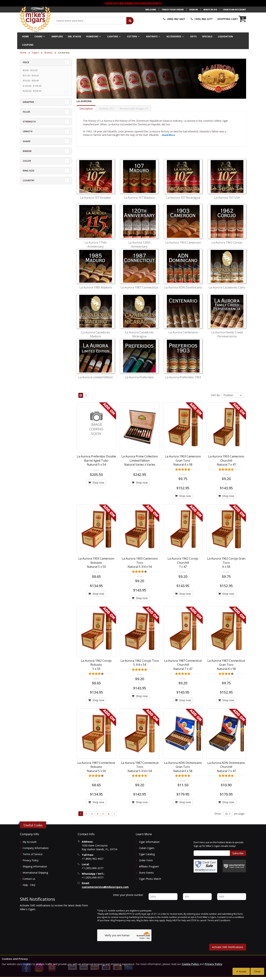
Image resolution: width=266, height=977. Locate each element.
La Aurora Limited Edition (95, 377)
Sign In (193, 9)
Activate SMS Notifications (227, 947)
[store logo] (35, 19)
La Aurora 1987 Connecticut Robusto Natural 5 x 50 (96, 767)
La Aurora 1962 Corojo (227, 242)
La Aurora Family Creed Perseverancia (227, 334)
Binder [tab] (27, 151)
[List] (86, 395)
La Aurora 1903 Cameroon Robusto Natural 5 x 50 (96, 563)
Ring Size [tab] (28, 170)
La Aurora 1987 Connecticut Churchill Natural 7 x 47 (183, 665)
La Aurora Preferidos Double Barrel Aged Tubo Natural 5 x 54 (96, 460)
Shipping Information (35, 866)
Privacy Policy (31, 860)
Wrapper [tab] (28, 102)
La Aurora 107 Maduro (139, 198)
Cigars (35, 52)
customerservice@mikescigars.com (105, 887)
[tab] (86, 108)
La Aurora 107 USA (227, 198)
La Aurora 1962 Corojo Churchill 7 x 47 (183, 563)
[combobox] (89, 20)
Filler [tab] (26, 111)
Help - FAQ (29, 885)
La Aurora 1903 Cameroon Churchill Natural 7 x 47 (226, 460)
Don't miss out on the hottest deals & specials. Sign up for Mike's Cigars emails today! (219, 844)
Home (23, 52)
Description (86, 108)
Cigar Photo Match (150, 878)
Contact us (29, 878)
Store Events (146, 872)
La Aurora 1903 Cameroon (183, 242)
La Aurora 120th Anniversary (139, 244)
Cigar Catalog (147, 854)
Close (257, 971)
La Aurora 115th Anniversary (96, 244)
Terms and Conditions (218, 920)
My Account (30, 842)
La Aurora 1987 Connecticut (139, 287)
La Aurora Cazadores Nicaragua (139, 334)
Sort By (215, 395)
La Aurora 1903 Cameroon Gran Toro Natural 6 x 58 (183, 460)
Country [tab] (28, 180)
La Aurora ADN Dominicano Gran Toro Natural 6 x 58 (183, 767)
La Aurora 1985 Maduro (95, 287)
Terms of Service (33, 854)
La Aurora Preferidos (139, 377)
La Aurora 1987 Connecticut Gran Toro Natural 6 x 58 (226, 665)
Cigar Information (149, 842)
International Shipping (35, 872)
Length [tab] (27, 131)
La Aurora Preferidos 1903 (183, 377)
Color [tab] (27, 160)
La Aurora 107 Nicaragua (183, 198)
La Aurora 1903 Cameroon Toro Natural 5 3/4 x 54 (140, 563)
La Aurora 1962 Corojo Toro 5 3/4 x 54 (140, 663)
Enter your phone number (128, 895)
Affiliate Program (149, 866)
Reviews (106, 108)
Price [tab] (26, 62)
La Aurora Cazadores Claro (227, 287)
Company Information (35, 848)
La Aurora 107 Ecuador (95, 198)
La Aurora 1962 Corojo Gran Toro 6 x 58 (226, 563)
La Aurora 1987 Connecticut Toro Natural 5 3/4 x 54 (140, 767)
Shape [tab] (26, 141)
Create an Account (234, 9)
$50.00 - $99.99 (31, 80)
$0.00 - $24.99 (30, 70)
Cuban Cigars (146, 848)
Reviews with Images (133, 108)
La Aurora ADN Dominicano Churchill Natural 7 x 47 (226, 767)
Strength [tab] (29, 121)
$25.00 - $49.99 (31, 75)
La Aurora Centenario (183, 332)
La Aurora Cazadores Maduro (95, 334)
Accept (242, 971)
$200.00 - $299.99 (32, 91)
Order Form (146, 860)
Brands (49, 52)
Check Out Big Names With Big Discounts (133, 3)
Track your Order (173, 9)
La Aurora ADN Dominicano (183, 287)
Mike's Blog (210, 9)
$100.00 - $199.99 (32, 85)
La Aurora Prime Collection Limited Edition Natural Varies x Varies (139, 460)
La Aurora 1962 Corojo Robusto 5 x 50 (96, 665)
